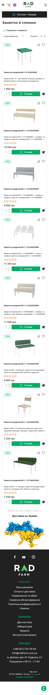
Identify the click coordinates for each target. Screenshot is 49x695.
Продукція (24, 616)
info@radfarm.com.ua (24, 653)
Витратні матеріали (24, 634)
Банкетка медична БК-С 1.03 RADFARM (21, 247)
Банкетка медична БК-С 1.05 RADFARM (21, 364)
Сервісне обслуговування (24, 599)
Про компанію (24, 587)
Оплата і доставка (24, 591)
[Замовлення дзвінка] (43, 688)
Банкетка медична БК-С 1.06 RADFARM (21, 422)
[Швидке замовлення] (43, 94)
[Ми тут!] (43, 672)
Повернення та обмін (24, 595)
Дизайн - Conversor (24, 677)
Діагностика (24, 622)
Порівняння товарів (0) (16, 30)
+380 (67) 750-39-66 (24, 648)
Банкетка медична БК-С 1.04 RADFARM (21, 305)
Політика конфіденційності (24, 604)
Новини (24, 608)
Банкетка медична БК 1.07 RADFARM (20, 72)
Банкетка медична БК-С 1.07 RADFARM (21, 480)
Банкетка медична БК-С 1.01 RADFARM (21, 131)
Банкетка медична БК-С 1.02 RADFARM (21, 189)
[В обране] (43, 45)
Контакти (24, 643)
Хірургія (24, 630)
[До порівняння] (38, 45)
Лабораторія (24, 626)
